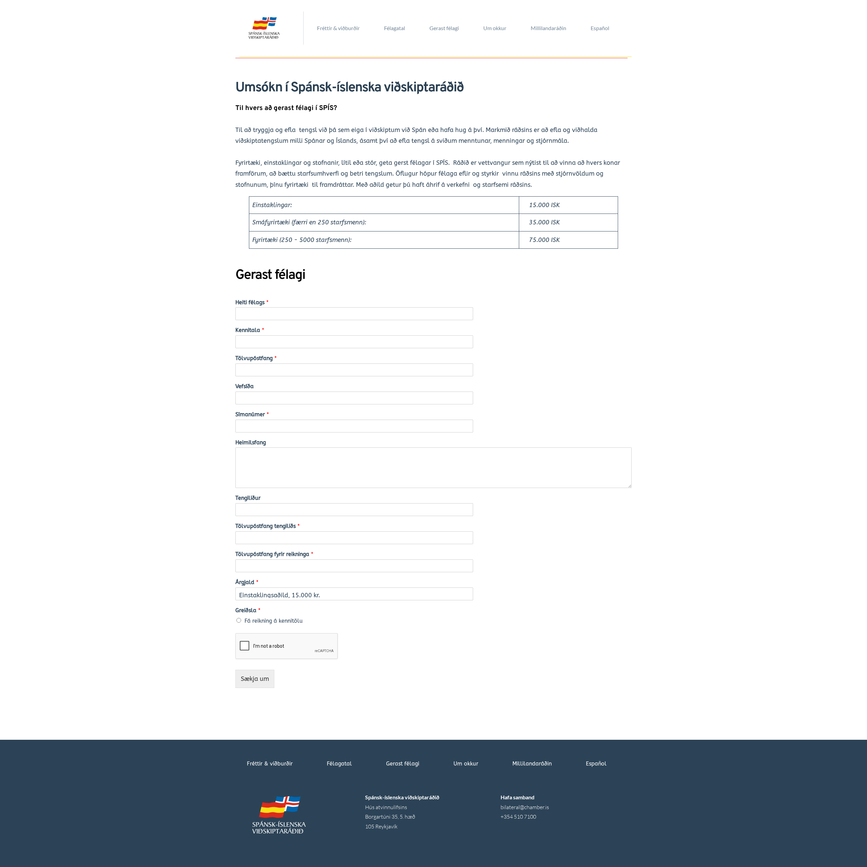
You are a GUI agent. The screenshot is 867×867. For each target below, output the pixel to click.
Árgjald (246, 582)
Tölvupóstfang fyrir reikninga (274, 554)
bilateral (510, 807)
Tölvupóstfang (256, 358)
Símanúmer (252, 414)
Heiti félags (252, 302)
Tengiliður (247, 498)
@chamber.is (534, 807)
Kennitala (249, 330)
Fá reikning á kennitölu (274, 621)
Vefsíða (244, 386)
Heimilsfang (250, 442)
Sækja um (255, 679)
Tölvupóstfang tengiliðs (267, 526)
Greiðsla (247, 610)
